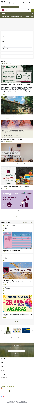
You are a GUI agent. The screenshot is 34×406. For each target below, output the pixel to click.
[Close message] (32, 13)
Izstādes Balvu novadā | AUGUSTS (9, 280)
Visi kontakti (5, 390)
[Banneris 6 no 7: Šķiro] (8, 330)
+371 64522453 (4, 382)
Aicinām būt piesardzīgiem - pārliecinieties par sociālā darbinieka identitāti (15, 84)
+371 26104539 (4, 383)
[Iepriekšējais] (1, 330)
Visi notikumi (17, 321)
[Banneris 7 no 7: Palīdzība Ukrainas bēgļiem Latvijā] (17, 330)
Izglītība (6, 188)
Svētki (4, 251)
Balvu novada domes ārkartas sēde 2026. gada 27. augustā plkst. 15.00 (15, 163)
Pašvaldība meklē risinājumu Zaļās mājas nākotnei (11, 116)
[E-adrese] (2, 388)
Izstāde (4, 284)
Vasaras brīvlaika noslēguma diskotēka (10, 313)
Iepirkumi (2, 362)
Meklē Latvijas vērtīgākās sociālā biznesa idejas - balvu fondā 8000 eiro (15, 210)
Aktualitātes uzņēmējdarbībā (9, 141)
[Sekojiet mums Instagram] (3, 396)
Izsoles (2, 366)
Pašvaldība (2, 365)
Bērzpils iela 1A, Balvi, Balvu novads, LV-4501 (8, 386)
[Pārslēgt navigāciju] (32, 10)
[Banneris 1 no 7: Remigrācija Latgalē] (26, 330)
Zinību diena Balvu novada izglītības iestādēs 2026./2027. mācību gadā (15, 186)
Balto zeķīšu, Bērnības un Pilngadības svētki (11, 250)
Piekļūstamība (3, 374)
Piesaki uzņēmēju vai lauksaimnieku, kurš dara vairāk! (11, 139)
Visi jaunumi (17, 216)
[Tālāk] (32, 330)
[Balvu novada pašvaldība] (4, 10)
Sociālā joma (3, 94)
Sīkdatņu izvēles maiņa (4, 377)
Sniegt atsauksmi (17, 340)
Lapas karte (2, 375)
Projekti (2, 363)
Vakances (2, 360)
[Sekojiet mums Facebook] (1, 396)
